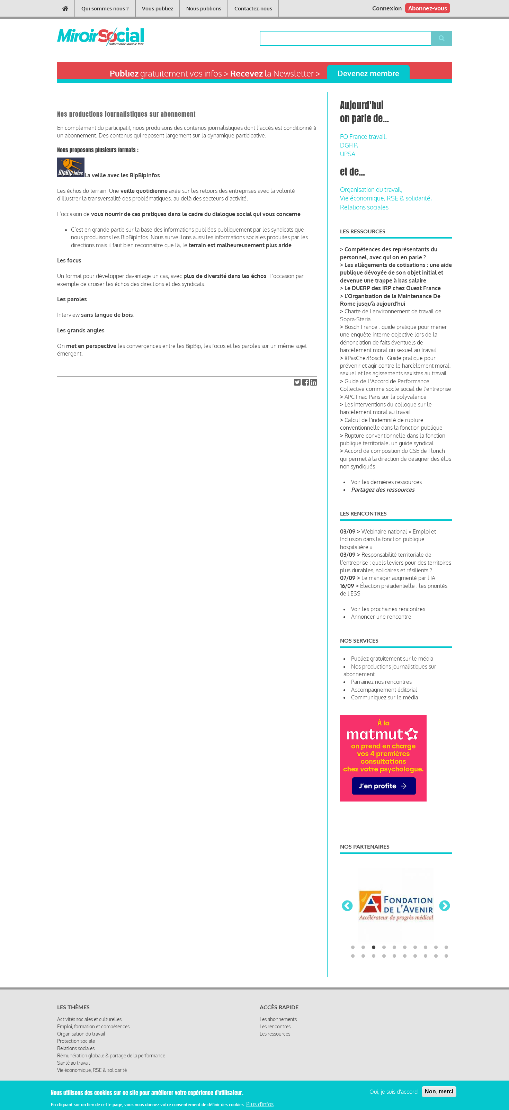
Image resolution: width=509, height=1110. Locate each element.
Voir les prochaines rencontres (388, 609)
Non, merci (439, 1091)
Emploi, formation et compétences (93, 1026)
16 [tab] (404, 955)
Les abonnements (278, 1018)
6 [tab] (404, 946)
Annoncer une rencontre (381, 616)
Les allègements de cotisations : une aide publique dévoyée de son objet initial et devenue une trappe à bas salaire (396, 272)
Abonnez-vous (427, 8)
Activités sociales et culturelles (89, 1018)
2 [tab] (363, 946)
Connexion (387, 8)
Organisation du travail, (371, 189)
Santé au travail (73, 1062)
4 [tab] (384, 946)
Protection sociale (76, 1040)
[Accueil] (89, 36)
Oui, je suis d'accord (393, 1091)
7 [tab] (415, 946)
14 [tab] (384, 955)
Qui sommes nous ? (105, 8)
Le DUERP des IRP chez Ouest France (393, 288)
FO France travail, (363, 136)
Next (444, 906)
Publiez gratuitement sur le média (392, 658)
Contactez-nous (253, 8)
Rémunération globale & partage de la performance (111, 1055)
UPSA (347, 154)
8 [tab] (425, 946)
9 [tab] (435, 946)
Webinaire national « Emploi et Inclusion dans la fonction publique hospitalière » (388, 539)
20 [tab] (446, 955)
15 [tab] (394, 955)
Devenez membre (368, 73)
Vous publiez (157, 8)
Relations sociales (364, 207)
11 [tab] (352, 955)
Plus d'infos (260, 1104)
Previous (347, 906)
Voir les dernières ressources (386, 481)
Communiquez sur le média (384, 697)
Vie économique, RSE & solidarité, (386, 198)
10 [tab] (446, 946)
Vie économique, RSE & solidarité (92, 1069)
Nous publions (203, 8)
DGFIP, (349, 145)
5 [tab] (394, 946)
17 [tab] (415, 955)
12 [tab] (363, 955)
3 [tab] (373, 946)
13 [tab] (373, 955)
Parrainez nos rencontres (381, 681)
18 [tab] (425, 955)
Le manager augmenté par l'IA (398, 577)
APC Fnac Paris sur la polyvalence (386, 396)
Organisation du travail (81, 1033)
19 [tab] (435, 955)
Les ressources (275, 1033)
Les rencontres (275, 1026)
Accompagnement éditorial (384, 689)
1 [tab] (352, 946)
